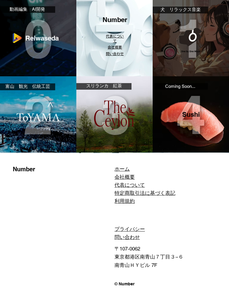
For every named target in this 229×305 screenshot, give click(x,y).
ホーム (122, 169)
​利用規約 (124, 201)
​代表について (129, 185)
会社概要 (124, 177)
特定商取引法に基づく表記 (144, 193)
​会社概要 (115, 47)
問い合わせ (127, 237)
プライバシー (129, 229)
